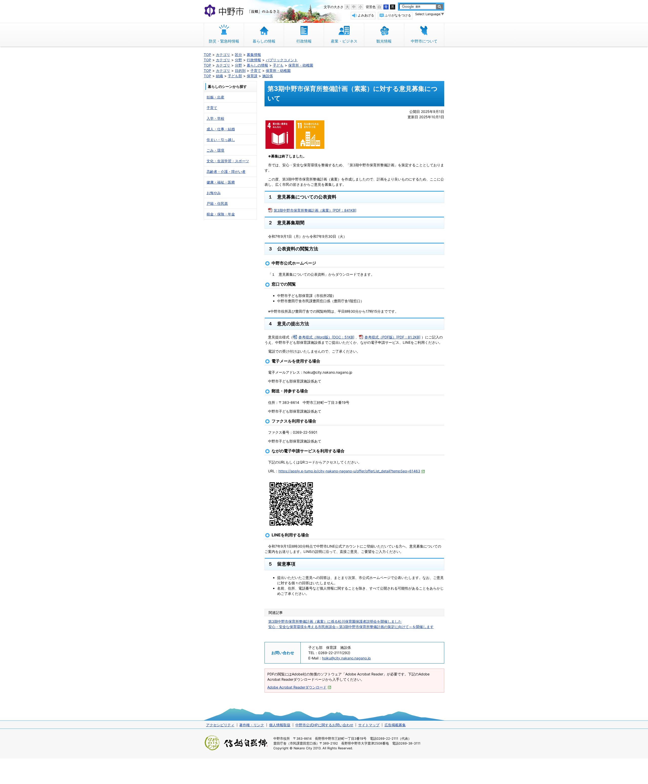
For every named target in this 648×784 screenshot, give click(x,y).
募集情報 (254, 54)
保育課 (252, 76)
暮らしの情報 (264, 41)
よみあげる (366, 15)
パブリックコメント (282, 60)
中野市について (424, 41)
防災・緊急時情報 (224, 41)
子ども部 (235, 76)
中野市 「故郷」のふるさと (243, 11)
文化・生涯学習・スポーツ (228, 161)
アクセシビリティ (220, 725)
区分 (238, 54)
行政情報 (304, 41)
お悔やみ (214, 193)
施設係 (267, 76)
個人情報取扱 (279, 725)
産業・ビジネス (344, 41)
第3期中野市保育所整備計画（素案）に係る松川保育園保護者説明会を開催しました (335, 621)
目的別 (240, 70)
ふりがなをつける (398, 15)
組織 (219, 76)
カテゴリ (223, 54)
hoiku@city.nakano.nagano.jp (346, 658)
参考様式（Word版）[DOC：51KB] (326, 337)
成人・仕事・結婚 (221, 129)
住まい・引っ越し (221, 139)
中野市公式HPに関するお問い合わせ (324, 725)
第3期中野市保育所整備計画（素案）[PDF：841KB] (315, 210)
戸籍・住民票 (217, 203)
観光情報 (384, 41)
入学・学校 (215, 118)
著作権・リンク (251, 725)
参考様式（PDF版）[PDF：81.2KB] (392, 337)
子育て (255, 70)
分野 (238, 60)
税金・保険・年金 (221, 214)
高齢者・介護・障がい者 (226, 171)
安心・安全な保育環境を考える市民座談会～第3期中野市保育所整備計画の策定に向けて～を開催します (351, 627)
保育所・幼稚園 (300, 65)
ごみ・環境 (215, 150)
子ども (278, 65)
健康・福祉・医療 (221, 182)
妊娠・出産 (215, 97)
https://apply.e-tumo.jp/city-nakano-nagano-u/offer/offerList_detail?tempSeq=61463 (349, 471)
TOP (207, 54)
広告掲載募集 (395, 725)
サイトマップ (368, 725)
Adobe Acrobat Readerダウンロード (297, 687)
